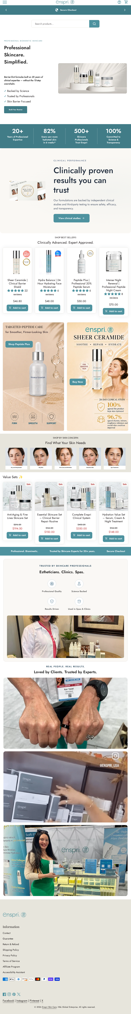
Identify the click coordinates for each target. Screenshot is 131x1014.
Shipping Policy (11, 950)
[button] (16, 291)
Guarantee (8, 938)
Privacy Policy (10, 955)
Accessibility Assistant (14, 972)
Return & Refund (11, 944)
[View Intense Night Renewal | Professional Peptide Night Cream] (113, 262)
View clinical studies (70, 218)
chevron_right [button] (125, 10)
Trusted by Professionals (20, 96)
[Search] (94, 24)
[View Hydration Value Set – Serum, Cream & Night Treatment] (113, 496)
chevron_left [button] (6, 10)
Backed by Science (18, 91)
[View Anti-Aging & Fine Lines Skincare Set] (17, 496)
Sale (29, 484)
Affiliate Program (11, 966)
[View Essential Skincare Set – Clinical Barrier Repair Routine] (49, 496)
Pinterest (34, 1001)
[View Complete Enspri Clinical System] (81, 496)
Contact (6, 933)
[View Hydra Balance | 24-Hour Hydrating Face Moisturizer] (49, 262)
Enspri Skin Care (49, 1007)
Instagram (21, 1001)
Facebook (8, 1001)
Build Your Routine (15, 109)
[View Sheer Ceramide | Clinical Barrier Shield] (17, 262)
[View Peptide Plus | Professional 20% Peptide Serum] (81, 262)
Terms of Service (11, 961)
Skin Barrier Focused (19, 101)
